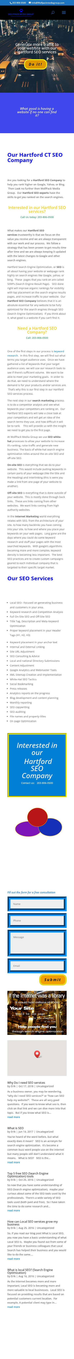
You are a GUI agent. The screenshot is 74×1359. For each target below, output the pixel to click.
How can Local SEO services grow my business (32, 1223)
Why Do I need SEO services (26, 1083)
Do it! (35, 64)
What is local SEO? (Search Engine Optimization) (30, 1271)
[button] (38, 1054)
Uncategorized (45, 1086)
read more (13, 1117)
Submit (52, 979)
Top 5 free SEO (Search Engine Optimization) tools (27, 1174)
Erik (13, 1086)
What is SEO (15, 1128)
